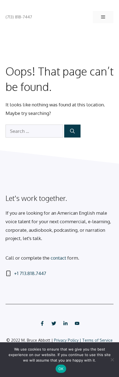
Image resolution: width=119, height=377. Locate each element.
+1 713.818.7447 (30, 273)
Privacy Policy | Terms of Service (83, 340)
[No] (112, 359)
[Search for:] (35, 131)
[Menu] (103, 17)
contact (58, 258)
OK (61, 369)
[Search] (72, 131)
